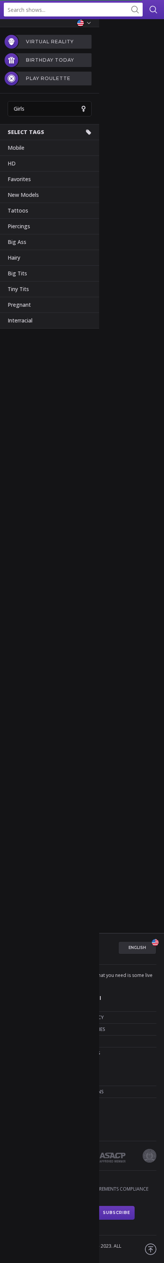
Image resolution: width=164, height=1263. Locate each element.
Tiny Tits (18, 289)
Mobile (16, 147)
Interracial (20, 320)
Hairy (14, 257)
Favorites (19, 179)
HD (12, 163)
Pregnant (19, 304)
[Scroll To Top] (150, 1249)
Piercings (19, 226)
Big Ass (17, 241)
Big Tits (17, 273)
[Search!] (135, 9)
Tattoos (18, 210)
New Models (23, 194)
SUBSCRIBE (116, 1212)
